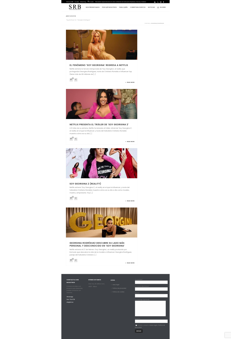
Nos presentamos (93, 7)
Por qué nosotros (109, 7)
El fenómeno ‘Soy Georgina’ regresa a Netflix (99, 65)
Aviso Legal (153, 325)
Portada (147, 23)
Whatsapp (70, 297)
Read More (131, 82)
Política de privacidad (119, 288)
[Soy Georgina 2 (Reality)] (101, 163)
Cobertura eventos (137, 7)
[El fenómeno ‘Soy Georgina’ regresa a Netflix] (101, 45)
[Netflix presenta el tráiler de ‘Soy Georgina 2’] (101, 104)
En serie (163, 7)
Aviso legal (116, 285)
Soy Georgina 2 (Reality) (85, 183)
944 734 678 (71, 299)
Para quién (123, 7)
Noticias (151, 7)
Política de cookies (118, 292)
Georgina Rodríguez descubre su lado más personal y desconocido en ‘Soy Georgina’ (97, 244)
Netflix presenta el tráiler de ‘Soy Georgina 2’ (99, 124)
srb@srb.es (70, 302)
